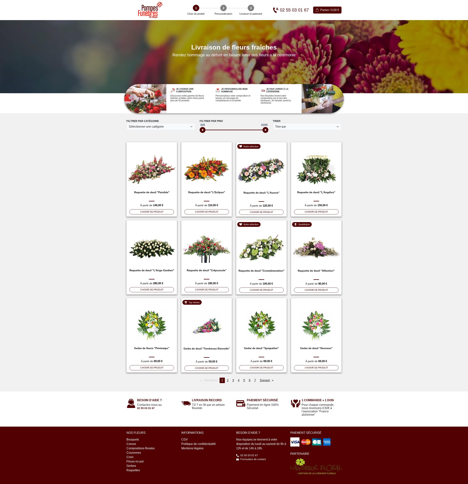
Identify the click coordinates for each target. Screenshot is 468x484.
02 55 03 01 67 (146, 408)
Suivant (267, 380)
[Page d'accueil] (150, 10)
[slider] (202, 130)
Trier (276, 121)
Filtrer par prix (211, 121)
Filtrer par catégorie (143, 121)
